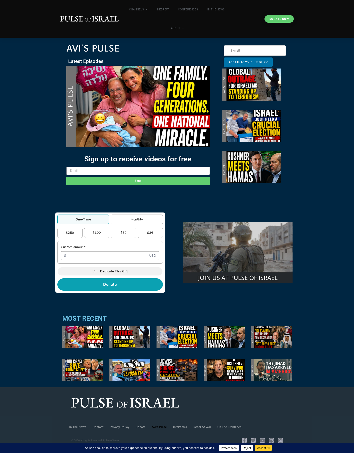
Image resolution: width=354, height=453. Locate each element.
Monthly (137, 219)
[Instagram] (280, 440)
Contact (98, 427)
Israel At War (202, 427)
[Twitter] (253, 440)
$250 (70, 232)
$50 (123, 232)
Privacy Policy (119, 427)
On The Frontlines (229, 427)
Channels (136, 9)
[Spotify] (271, 440)
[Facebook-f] (244, 440)
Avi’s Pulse (159, 427)
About (175, 28)
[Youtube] (262, 440)
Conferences (188, 9)
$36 (150, 232)
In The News (216, 9)
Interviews (180, 427)
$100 (97, 232)
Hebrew (163, 9)
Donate (110, 284)
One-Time (83, 219)
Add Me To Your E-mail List (248, 62)
